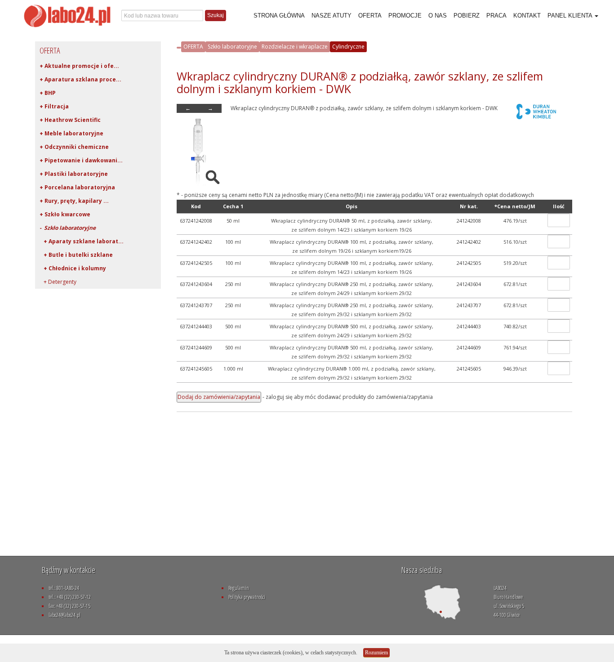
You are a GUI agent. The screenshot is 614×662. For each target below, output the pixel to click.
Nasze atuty (331, 15)
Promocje (405, 15)
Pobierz (467, 15)
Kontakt (527, 15)
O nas (437, 15)
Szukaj (215, 15)
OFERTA (193, 46)
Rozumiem (376, 652)
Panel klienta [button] (570, 15)
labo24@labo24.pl (64, 615)
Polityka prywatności (246, 597)
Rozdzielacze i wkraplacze (295, 46)
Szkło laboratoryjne (232, 46)
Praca (496, 15)
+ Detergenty (58, 282)
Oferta (370, 15)
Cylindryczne (348, 46)
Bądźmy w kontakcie (68, 570)
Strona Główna (279, 15)
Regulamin (238, 588)
